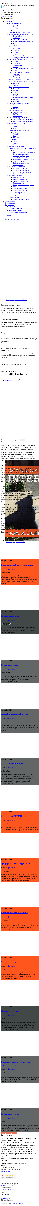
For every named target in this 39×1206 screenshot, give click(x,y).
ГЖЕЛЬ (15, 29)
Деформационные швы (21, 154)
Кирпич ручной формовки (18, 59)
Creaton (15, 125)
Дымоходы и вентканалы (17, 167)
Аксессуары (17, 137)
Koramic (15, 127)
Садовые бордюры (19, 194)
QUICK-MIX (17, 76)
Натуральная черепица (11, 962)
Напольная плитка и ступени (19, 103)
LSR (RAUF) (17, 112)
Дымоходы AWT (18, 174)
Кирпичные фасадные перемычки (24, 152)
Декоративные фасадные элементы (21, 81)
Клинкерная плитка (10, 616)
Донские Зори (17, 36)
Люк (14, 186)
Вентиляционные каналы (21, 170)
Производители (14, 206)
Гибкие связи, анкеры (20, 161)
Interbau (15, 94)
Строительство (10, 203)
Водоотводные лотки (20, 179)
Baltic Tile (16, 132)
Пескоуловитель (18, 183)
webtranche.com (18, 1203)
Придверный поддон (20, 188)
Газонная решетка (19, 192)
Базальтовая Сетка (9, 1011)
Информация (9, 205)
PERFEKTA (17, 74)
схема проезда (5, 1171)
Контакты (8, 216)
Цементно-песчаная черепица (19, 130)
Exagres (15, 92)
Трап (14, 196)
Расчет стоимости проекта (18, 212)
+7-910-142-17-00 (6, 16)
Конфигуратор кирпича (17, 210)
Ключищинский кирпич (21, 39)
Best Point (16, 90)
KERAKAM (17, 25)
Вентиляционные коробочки (22, 172)
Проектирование (10, 201)
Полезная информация (16, 208)
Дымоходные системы (20, 168)
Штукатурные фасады (16, 147)
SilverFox (16, 101)
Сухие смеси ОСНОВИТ (11, 816)
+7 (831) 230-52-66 (7, 11)
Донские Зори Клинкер (21, 56)
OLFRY (15, 52)
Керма (15, 43)
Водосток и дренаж (15, 176)
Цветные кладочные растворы (19, 72)
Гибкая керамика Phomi (21, 199)
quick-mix (16, 141)
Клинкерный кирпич (16, 47)
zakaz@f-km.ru (6, 1198)
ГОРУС (15, 70)
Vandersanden (17, 65)
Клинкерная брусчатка (16, 110)
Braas (14, 128)
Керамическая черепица (17, 123)
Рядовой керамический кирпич (19, 79)
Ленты (15, 150)
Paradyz (15, 85)
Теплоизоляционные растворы (19, 32)
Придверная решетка (20, 190)
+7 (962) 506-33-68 (7, 1189)
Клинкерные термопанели (18, 118)
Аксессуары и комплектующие (23, 185)
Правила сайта (14, 214)
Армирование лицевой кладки (23, 159)
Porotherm (16, 27)
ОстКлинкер (17, 63)
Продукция (8, 21)
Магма (15, 30)
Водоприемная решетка (21, 181)
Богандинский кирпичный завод (24, 41)
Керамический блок (15, 23)
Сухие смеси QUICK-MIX (12, 763)
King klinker (17, 96)
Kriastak (15, 134)
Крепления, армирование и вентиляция (22, 148)
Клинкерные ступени (10, 1114)
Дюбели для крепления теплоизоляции (21, 164)
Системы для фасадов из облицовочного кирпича (21, 156)
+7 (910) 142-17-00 (7, 1185)
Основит (16, 145)
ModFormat (16, 38)
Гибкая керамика (14, 197)
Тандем (15, 54)
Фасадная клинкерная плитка (19, 87)
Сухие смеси (13, 139)
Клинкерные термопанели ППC (24, 121)
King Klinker (17, 83)
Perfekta (15, 143)
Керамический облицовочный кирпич (22, 34)
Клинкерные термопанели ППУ (24, 119)
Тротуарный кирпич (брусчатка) (15, 863)
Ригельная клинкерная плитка (23, 98)
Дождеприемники (19, 177)
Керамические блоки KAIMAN (14, 913)
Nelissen (15, 67)
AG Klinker (16, 49)
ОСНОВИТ (17, 78)
